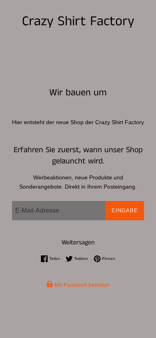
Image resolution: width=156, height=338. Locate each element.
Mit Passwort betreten (81, 285)
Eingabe (125, 210)
